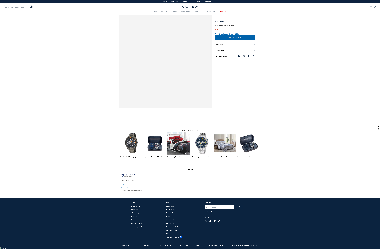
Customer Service (172, 220)
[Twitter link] (210, 221)
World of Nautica (208, 12)
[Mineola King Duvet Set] (178, 143)
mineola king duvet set (174, 157)
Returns (168, 216)
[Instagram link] (206, 221)
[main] (190, 105)
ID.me (168, 234)
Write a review (219, 21)
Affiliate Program (136, 213)
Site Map (198, 245)
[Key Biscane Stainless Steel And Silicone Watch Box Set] (155, 143)
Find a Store (170, 206)
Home (196, 12)
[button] (124, 185)
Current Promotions (172, 230)
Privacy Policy (233, 211)
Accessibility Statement (216, 245)
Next (261, 2)
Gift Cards (134, 216)
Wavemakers (135, 209)
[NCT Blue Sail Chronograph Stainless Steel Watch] (131, 143)
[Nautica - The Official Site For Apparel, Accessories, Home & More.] (190, 7)
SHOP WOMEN (243, 1)
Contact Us (170, 223)
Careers (133, 220)
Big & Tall (164, 12)
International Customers (174, 227)
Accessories (185, 12)
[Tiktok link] (219, 221)
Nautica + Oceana (136, 223)
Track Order (170, 213)
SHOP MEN (231, 1)
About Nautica (135, 206)
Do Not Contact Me (165, 245)
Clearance (222, 12)
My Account (170, 209)
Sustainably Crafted (137, 227)
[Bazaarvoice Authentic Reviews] (129, 175)
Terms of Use (224, 211)
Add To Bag (234, 37)
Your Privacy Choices (173, 237)
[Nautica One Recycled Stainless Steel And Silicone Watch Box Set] (249, 143)
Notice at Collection (144, 245)
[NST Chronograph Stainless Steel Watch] (202, 143)
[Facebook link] (215, 221)
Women (174, 12)
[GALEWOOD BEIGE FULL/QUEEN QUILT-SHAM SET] (225, 143)
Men (155, 12)
